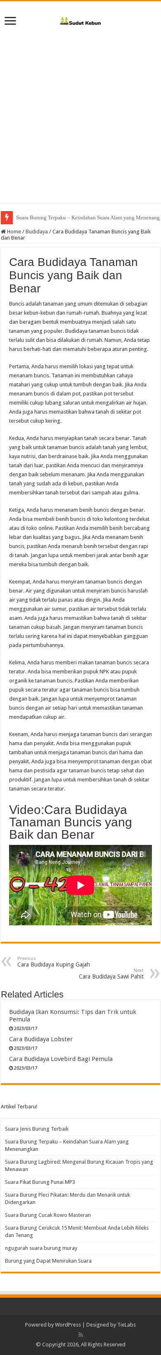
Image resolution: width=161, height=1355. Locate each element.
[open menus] (10, 21)
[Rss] (81, 1335)
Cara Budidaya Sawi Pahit (111, 974)
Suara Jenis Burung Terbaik (37, 1129)
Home (13, 231)
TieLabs (126, 1325)
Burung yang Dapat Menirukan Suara (48, 1261)
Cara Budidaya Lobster (41, 1039)
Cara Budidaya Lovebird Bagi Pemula (61, 1059)
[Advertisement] (80, 122)
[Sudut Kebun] (80, 19)
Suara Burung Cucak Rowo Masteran (48, 1215)
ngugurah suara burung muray (41, 1248)
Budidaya (37, 231)
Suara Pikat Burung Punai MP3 (40, 1182)
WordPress (68, 1325)
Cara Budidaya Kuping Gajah (53, 962)
